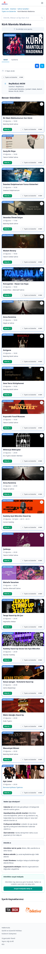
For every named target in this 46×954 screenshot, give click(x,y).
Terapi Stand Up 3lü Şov (13, 615)
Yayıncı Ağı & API (8, 941)
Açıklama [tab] (14, 60)
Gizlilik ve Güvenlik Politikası (12, 931)
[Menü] (42, 3)
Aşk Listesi (7, 781)
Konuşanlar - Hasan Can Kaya (15, 284)
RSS (3, 944)
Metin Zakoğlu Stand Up (13, 715)
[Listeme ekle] (40, 35)
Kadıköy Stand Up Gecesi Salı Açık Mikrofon (21, 648)
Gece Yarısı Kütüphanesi (13, 383)
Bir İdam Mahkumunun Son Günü (17, 118)
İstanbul (13, 9)
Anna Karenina (9, 317)
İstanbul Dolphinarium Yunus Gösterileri (20, 184)
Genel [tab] (5, 60)
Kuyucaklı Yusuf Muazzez (14, 416)
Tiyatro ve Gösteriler (9, 11)
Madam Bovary (9, 250)
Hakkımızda (6, 928)
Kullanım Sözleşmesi (9, 934)
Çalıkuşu (7, 549)
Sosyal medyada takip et (23, 889)
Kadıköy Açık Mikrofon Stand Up (17, 516)
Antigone (7, 350)
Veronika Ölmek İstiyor (13, 217)
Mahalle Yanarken (11, 582)
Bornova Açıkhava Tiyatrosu (13, 787)
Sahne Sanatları (23, 9)
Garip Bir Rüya (9, 151)
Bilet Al (6, 129)
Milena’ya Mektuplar (12, 449)
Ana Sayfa (5, 9)
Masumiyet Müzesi (11, 748)
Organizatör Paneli (8, 938)
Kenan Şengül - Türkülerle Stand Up (18, 682)
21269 (21, 77)
